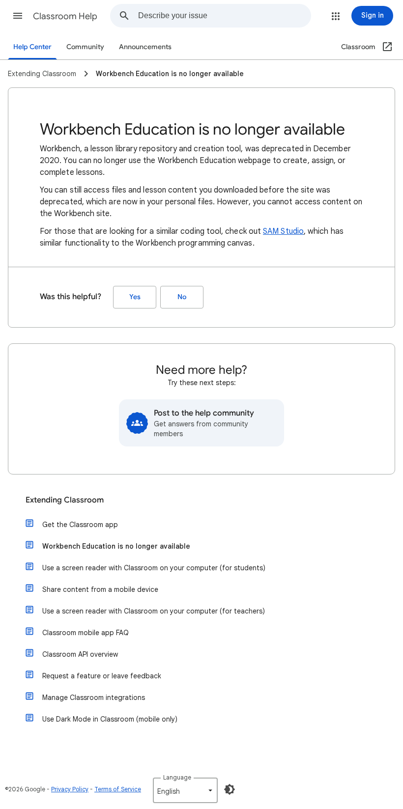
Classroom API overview (80, 654)
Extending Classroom (65, 500)
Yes (135, 297)
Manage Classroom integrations (93, 697)
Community (85, 47)
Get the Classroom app (80, 524)
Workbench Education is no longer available (116, 546)
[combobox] (224, 15)
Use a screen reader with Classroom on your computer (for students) (153, 567)
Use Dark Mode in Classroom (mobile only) (109, 719)
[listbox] (185, 790)
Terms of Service (117, 789)
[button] (17, 16)
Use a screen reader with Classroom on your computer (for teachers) (153, 611)
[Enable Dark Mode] (229, 789)
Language (177, 777)
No (181, 297)
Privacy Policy (69, 789)
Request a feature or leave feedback (101, 675)
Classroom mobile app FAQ (85, 632)
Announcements (145, 47)
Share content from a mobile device (100, 589)
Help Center (32, 47)
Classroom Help (65, 16)
